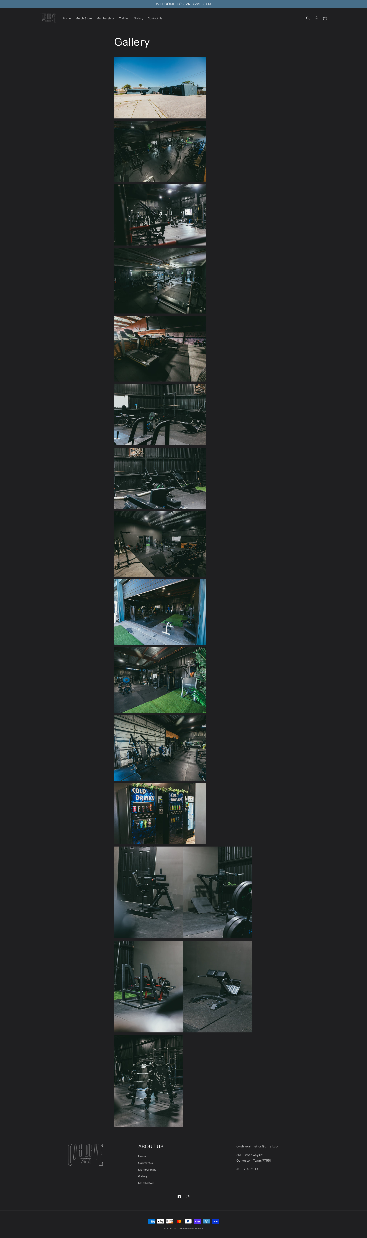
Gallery (142, 1176)
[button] (308, 18)
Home (142, 1156)
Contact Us (145, 1163)
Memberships (147, 1169)
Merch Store (146, 1183)
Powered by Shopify (193, 1228)
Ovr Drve (177, 1228)
